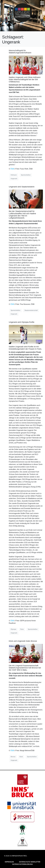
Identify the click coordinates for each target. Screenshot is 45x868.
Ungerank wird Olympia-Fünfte (21, 322)
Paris (22, 629)
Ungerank (14, 178)
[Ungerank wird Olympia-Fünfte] (26, 334)
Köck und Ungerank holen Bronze (23, 641)
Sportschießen (26, 175)
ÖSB (12, 169)
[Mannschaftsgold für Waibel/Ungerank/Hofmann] (26, 65)
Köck (21, 756)
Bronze (13, 756)
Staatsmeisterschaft (31, 310)
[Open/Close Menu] (42, 3)
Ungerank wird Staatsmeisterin (21, 187)
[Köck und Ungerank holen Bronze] (26, 653)
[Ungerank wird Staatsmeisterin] (26, 199)
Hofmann (14, 175)
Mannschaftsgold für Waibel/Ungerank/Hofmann (20, 51)
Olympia (13, 629)
